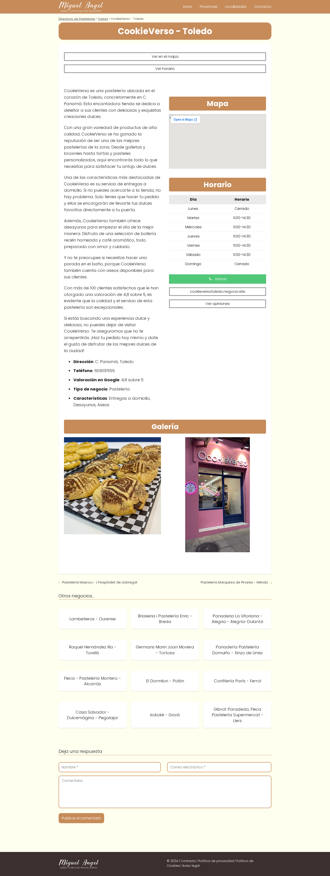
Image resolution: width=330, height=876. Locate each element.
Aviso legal (191, 865)
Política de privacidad (216, 861)
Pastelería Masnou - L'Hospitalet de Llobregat (99, 582)
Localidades (235, 6)
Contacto (262, 6)
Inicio (187, 6)
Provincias (209, 6)
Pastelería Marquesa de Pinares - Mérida (234, 582)
